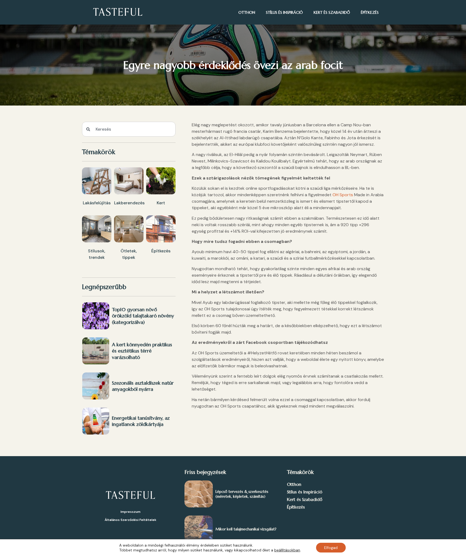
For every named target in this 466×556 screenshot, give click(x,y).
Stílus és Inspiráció (284, 12)
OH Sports (343, 195)
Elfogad (331, 547)
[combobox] (129, 129)
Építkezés (370, 12)
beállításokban (287, 550)
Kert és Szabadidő (332, 12)
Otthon (246, 12)
